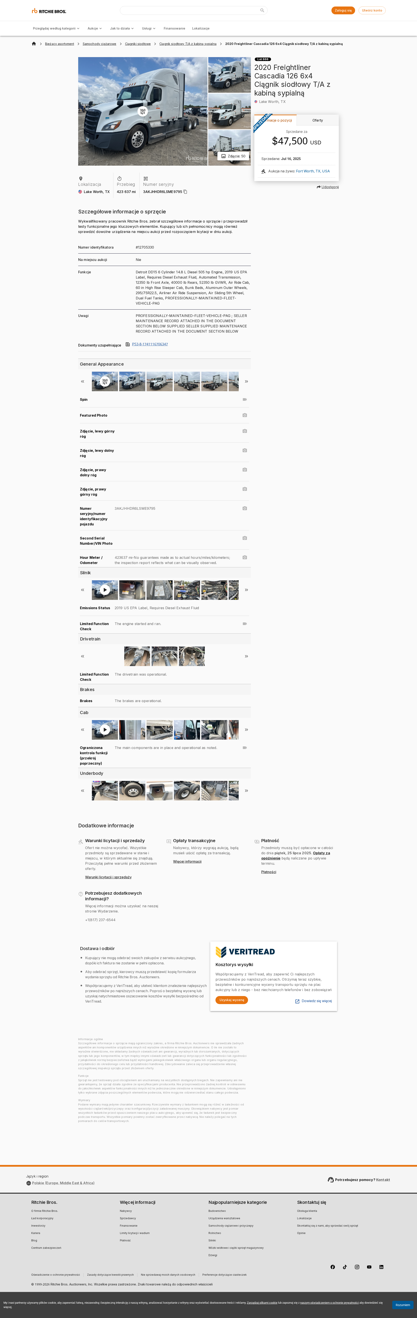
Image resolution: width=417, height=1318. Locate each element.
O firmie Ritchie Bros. (44, 1211)
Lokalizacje (201, 28)
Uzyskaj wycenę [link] (232, 1000)
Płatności (268, 872)
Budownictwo (217, 1211)
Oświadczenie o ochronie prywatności (55, 1275)
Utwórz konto (372, 10)
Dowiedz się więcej (317, 1001)
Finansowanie (174, 28)
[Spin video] (244, 399)
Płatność (125, 1241)
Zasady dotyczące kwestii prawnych (110, 1275)
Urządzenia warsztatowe (224, 1219)
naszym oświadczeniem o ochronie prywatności (329, 1302)
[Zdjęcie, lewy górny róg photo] (244, 431)
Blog (34, 1241)
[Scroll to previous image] (82, 381)
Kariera (35, 1233)
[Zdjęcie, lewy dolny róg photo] (244, 450)
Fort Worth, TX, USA (313, 171)
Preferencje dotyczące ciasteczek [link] (224, 1275)
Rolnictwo (214, 1233)
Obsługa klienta (307, 1211)
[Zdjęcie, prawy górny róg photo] (244, 489)
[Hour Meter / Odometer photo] (244, 557)
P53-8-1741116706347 (150, 344)
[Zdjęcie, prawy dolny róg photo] (244, 469)
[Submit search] (262, 10)
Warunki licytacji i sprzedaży (108, 877)
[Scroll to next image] (246, 381)
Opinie (301, 1233)
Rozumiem (403, 1305)
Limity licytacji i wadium (135, 1233)
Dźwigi (212, 1255)
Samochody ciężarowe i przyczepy (230, 1226)
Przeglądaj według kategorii (54, 28)
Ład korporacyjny (42, 1219)
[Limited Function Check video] (244, 623)
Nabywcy (126, 1211)
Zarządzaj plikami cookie (262, 1302)
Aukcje (93, 28)
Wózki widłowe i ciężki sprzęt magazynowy (236, 1248)
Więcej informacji (187, 861)
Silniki (212, 1241)
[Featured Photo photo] (244, 415)
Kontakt (383, 1180)
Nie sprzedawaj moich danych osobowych (168, 1275)
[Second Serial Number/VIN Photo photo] (244, 538)
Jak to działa (120, 28)
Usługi (147, 28)
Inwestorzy (38, 1226)
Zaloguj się (343, 10)
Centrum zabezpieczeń (46, 1248)
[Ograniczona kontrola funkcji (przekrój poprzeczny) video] (244, 747)
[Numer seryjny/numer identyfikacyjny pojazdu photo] (244, 508)
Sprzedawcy (128, 1219)
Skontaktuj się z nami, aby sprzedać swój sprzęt (327, 1226)
